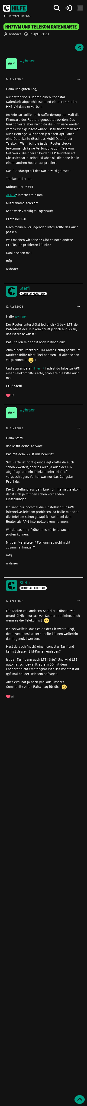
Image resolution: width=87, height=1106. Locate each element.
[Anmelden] (68, 8)
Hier (37, 368)
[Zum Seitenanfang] (79, 1099)
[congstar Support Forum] (15, 8)
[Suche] (56, 8)
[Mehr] (78, 79)
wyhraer (15, 34)
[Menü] (80, 8)
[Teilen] (79, 47)
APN (9, 195)
